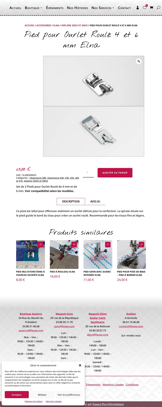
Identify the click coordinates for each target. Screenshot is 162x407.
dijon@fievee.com (97, 334)
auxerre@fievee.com (31, 330)
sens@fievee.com (64, 326)
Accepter (17, 394)
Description (71, 201)
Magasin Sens (64, 314)
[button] (80, 365)
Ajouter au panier (115, 172)
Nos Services (101, 7)
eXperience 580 (38, 177)
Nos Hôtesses (77, 7)
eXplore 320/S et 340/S (74, 25)
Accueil (15, 7)
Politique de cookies (34, 401)
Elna (56, 25)
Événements (93, 384)
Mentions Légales (54, 401)
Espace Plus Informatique (108, 404)
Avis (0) (95, 201)
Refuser (42, 394)
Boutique (32, 7)
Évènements (54, 7)
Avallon (131, 314)
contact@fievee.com (131, 326)
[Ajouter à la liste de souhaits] (40, 244)
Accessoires (43, 25)
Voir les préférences (69, 394)
